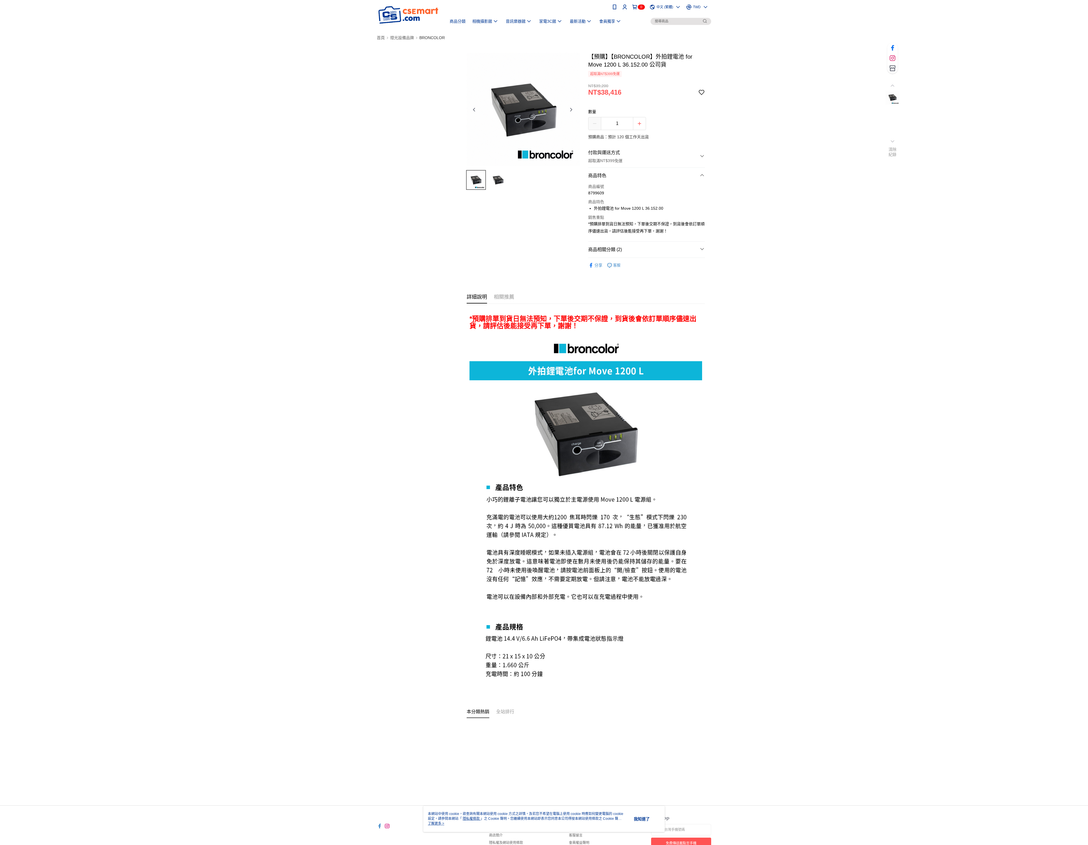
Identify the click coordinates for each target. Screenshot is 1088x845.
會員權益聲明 (579, 843)
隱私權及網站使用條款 (506, 843)
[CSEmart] (408, 15)
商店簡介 (496, 835)
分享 (598, 265)
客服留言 (576, 835)
